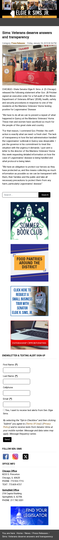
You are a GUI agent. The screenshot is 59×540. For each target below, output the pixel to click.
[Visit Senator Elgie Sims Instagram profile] (15, 456)
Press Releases (18, 43)
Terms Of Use (33, 423)
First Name (8, 364)
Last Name (8, 376)
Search (45, 195)
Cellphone (8, 387)
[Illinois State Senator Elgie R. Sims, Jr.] (29, 8)
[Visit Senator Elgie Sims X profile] (24, 456)
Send (7, 439)
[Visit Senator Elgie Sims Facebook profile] (6, 456)
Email (5, 399)
